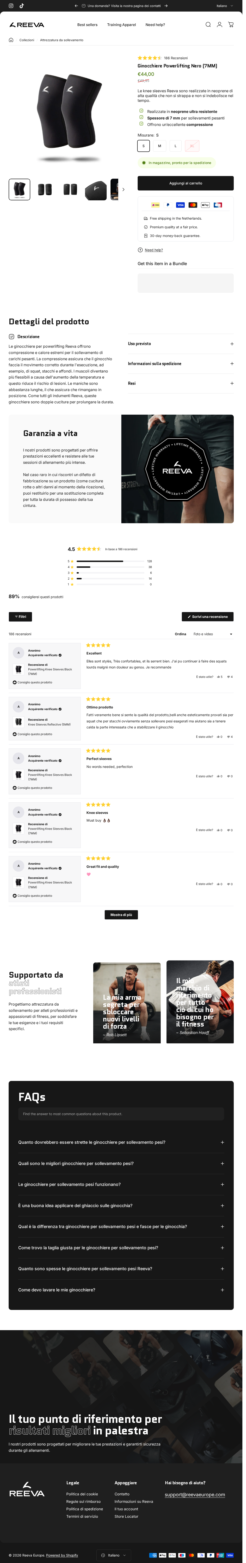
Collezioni (26, 40)
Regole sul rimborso (83, 1501)
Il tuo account (126, 1509)
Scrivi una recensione (212, 617)
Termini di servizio (82, 1516)
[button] (163, 58)
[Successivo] (166, 6)
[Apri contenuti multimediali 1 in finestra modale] (68, 115)
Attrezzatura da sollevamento (61, 40)
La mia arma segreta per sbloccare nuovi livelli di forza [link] (122, 1011)
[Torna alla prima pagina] (11, 40)
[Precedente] (76, 6)
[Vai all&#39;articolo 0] (19, 189)
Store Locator (126, 1516)
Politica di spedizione (84, 1509)
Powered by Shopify (62, 1555)
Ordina (181, 634)
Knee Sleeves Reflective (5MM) (49, 724)
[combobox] (225, 6)
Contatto (122, 1494)
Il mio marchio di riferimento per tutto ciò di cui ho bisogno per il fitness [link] (195, 1002)
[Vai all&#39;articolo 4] (96, 189)
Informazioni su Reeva (134, 1501)
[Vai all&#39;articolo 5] (121, 189)
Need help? (154, 250)
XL (192, 146)
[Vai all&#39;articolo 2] (45, 189)
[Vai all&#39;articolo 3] (70, 189)
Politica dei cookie (82, 1494)
